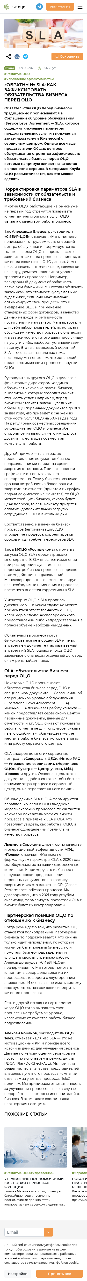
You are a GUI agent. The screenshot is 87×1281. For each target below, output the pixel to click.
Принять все (59, 1274)
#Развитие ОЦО (17, 74)
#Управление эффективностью (29, 79)
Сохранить (69, 56)
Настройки (18, 1274)
